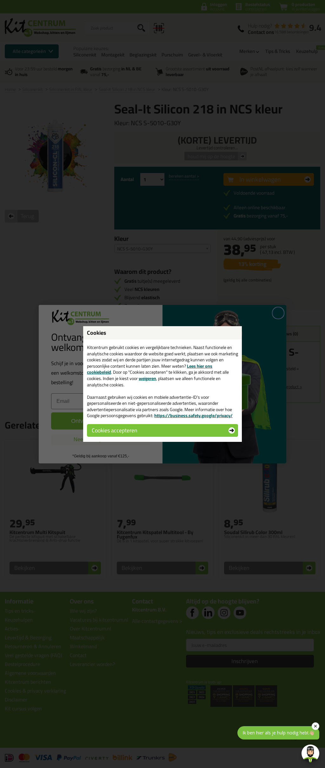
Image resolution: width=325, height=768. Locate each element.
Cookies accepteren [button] (114, 430)
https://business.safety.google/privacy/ (193, 415)
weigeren (147, 378)
